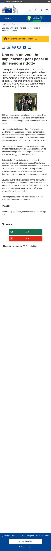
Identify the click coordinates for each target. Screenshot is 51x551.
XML (27, 232)
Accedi (29, 10)
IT (24, 47)
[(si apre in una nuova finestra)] (10, 9)
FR (19, 47)
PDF (27, 239)
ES (14, 47)
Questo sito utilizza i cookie (13, 536)
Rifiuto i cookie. (25, 547)
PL (29, 47)
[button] (35, 10)
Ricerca (41, 10)
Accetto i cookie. (25, 541)
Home (4, 24)
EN (9, 47)
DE (3, 47)
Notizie (15, 24)
